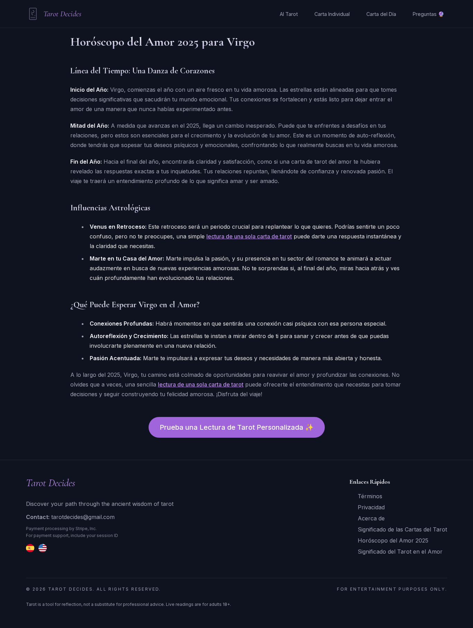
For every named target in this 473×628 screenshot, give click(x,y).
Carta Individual (332, 14)
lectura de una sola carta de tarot (249, 236)
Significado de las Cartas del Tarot (402, 529)
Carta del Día (381, 14)
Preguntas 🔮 (428, 14)
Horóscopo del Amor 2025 (393, 540)
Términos (370, 496)
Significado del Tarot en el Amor (400, 551)
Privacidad (371, 507)
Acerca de (371, 518)
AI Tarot (289, 14)
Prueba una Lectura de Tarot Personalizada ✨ (237, 427)
